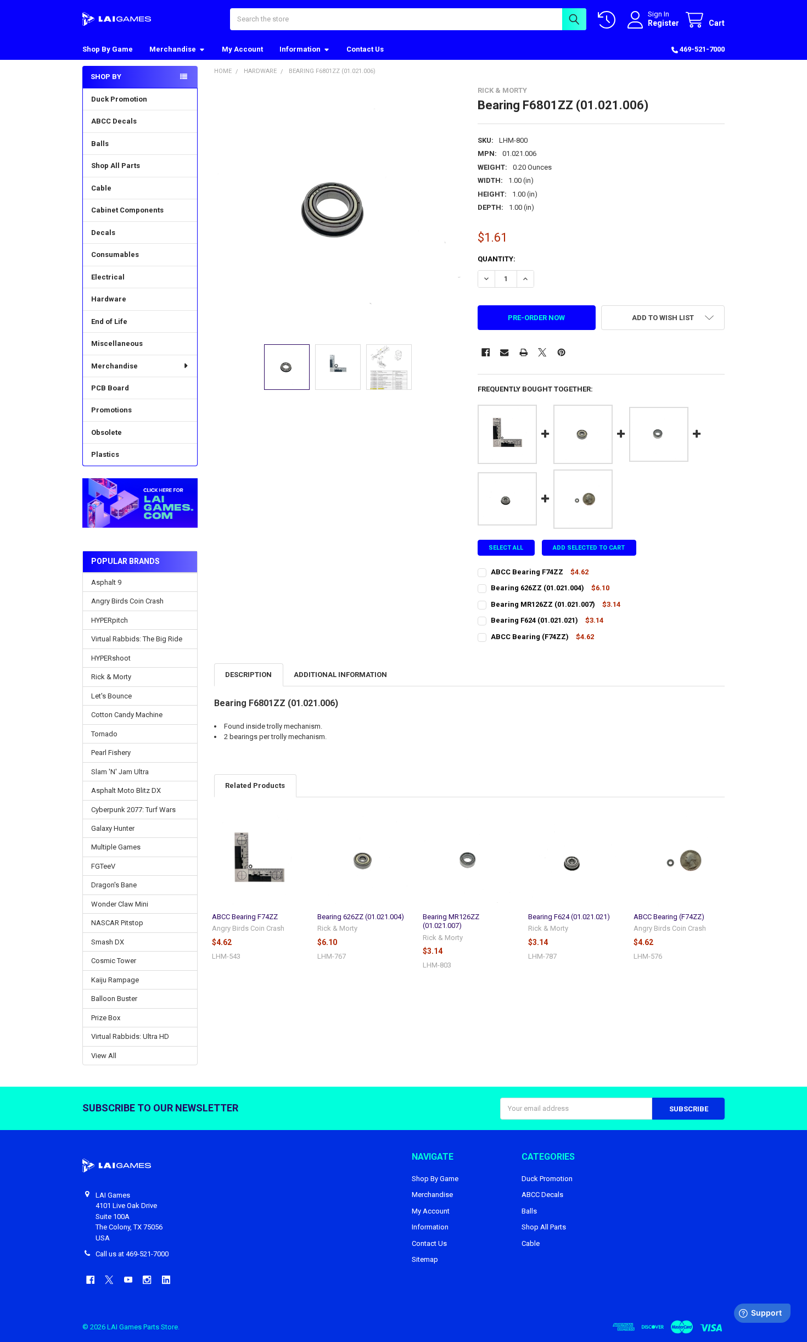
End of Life (109, 321)
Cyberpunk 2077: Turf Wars (133, 810)
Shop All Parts (115, 165)
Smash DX (107, 942)
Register (663, 23)
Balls (100, 143)
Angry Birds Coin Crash (127, 601)
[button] (140, 503)
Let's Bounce (111, 696)
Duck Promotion (119, 99)
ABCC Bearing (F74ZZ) (669, 917)
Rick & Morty (111, 677)
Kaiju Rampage (115, 980)
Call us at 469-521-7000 (132, 1254)
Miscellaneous (117, 343)
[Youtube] (128, 1280)
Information (300, 49)
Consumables (115, 254)
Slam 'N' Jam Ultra (120, 772)
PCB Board (110, 388)
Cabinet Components (127, 210)
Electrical (108, 277)
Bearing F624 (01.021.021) (569, 917)
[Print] (523, 352)
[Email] (504, 352)
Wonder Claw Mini (119, 904)
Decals (103, 232)
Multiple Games (116, 847)
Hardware (108, 299)
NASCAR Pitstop (117, 923)
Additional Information (340, 674)
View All (103, 1056)
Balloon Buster (114, 998)
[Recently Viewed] (609, 20)
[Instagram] (147, 1280)
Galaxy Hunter (112, 828)
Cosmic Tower (113, 961)
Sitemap (425, 1259)
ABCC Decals (114, 121)
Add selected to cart (589, 547)
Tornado (104, 734)
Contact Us (365, 49)
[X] (542, 352)
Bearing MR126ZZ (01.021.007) (451, 921)
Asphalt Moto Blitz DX (126, 790)
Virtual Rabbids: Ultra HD (130, 1036)
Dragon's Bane (114, 885)
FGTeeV (103, 866)
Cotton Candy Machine (126, 715)
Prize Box (105, 1018)
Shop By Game (107, 49)
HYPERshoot (111, 658)
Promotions (111, 410)
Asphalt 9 (106, 582)
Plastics (105, 454)
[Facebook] (486, 352)
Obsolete (106, 432)
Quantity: (496, 259)
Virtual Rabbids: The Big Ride (136, 639)
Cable (101, 188)
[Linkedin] (166, 1280)
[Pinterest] (561, 352)
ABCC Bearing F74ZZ (245, 917)
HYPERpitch (109, 620)
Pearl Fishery (111, 752)
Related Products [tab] (255, 785)
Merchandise (172, 49)
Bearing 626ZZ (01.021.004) (360, 917)
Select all (506, 547)
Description (248, 674)
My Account (242, 49)
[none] (338, 210)
